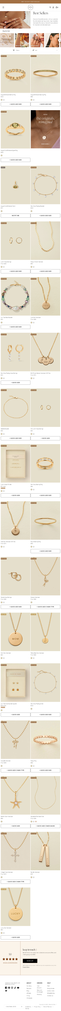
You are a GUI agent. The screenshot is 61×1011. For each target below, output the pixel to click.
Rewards (29, 988)
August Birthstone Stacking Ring (38, 94)
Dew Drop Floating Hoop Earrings (9, 373)
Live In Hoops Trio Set (6, 484)
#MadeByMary (51, 993)
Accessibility (28, 1006)
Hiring (28, 995)
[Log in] (53, 7)
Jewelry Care (50, 991)
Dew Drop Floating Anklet (37, 703)
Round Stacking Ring (36, 541)
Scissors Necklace (35, 597)
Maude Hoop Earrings (6, 597)
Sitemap (27, 1008)
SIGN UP (30, 961)
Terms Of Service (47, 1006)
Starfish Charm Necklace (7, 816)
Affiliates (29, 993)
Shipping (39, 994)
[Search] (50, 7)
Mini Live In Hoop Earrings (37, 429)
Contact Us (50, 995)
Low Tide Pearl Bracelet (6, 317)
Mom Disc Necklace (6, 653)
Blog (28, 991)
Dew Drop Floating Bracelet (37, 206)
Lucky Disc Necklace (6, 928)
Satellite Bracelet (5, 429)
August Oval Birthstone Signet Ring (9, 150)
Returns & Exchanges (40, 991)
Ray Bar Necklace (35, 872)
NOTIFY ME (15, 215)
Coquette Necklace (5, 761)
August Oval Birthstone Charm (8, 206)
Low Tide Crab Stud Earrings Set (9, 703)
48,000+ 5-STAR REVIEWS (10, 962)
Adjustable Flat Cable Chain (37, 816)
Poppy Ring (33, 761)
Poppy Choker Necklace (37, 262)
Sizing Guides (50, 988)
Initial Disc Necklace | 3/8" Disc (8, 541)
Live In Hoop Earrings (6, 262)
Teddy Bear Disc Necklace (37, 653)
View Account (39, 986)
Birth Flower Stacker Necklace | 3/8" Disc (40, 373)
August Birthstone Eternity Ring (8, 94)
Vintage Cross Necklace (7, 872)
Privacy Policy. (26, 967)
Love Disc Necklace (36, 317)
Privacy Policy (37, 1006)
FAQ (48, 986)
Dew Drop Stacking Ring (37, 484)
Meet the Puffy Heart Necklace (30, 1)
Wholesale (29, 998)
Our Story (29, 986)
